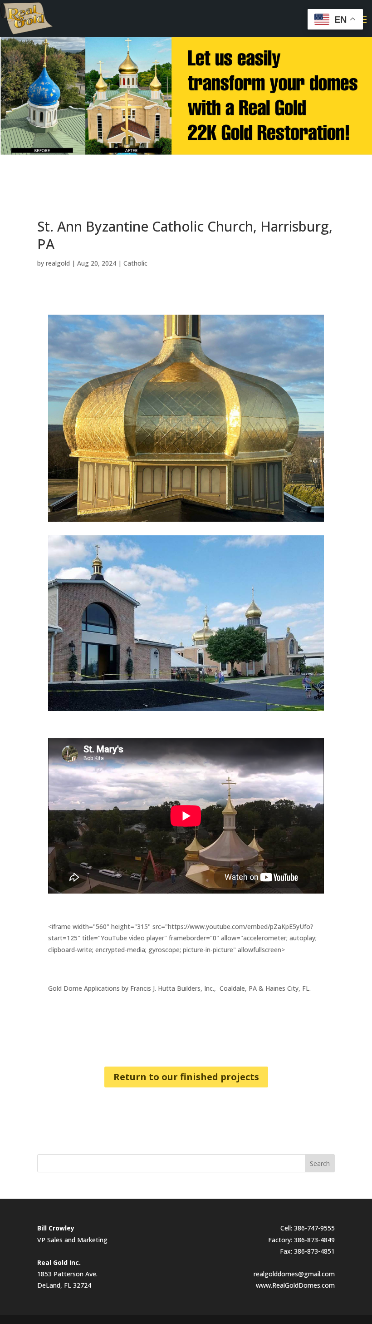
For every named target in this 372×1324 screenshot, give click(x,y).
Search (320, 1163)
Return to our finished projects (186, 1077)
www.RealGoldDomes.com (295, 1285)
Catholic (135, 263)
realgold (58, 263)
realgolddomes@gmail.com (294, 1274)
